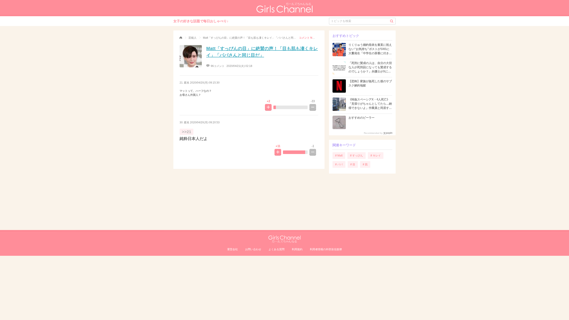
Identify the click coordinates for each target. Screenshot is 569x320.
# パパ (339, 164)
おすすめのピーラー (362, 117)
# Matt (339, 155)
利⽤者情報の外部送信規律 (326, 249)
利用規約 (297, 249)
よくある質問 (276, 249)
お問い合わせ (253, 249)
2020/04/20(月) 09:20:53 (205, 122)
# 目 (352, 164)
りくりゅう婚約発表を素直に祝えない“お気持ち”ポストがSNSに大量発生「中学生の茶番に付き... (370, 49)
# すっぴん (356, 155)
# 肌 (365, 164)
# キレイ (376, 155)
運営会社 (232, 249)
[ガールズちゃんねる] (181, 37)
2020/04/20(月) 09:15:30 (205, 82)
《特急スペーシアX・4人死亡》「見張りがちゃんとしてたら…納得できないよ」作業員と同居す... (370, 104)
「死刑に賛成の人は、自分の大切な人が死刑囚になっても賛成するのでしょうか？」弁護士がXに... (370, 67)
